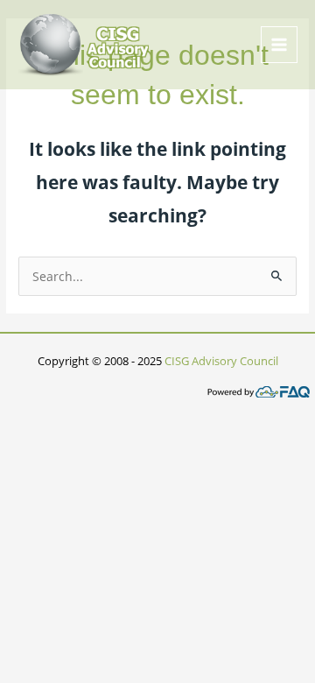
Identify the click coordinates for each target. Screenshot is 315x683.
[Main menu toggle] (279, 45)
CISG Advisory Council (221, 361)
